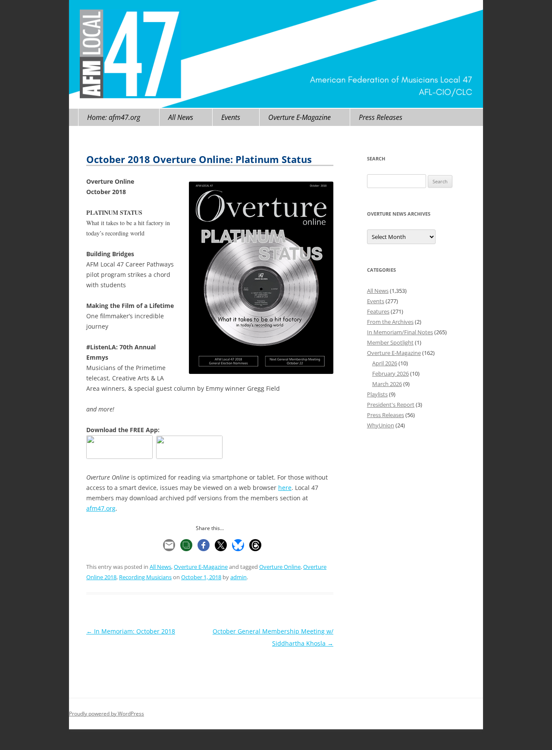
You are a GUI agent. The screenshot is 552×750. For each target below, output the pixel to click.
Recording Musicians (145, 577)
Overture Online (280, 567)
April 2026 (384, 363)
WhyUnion (380, 425)
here (285, 487)
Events (230, 117)
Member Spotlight (390, 342)
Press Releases (380, 117)
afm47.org (101, 508)
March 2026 (387, 384)
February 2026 (390, 373)
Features (378, 311)
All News (180, 117)
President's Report (390, 404)
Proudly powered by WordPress (106, 713)
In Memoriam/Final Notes (400, 332)
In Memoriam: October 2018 (130, 631)
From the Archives (390, 322)
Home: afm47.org (113, 117)
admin (238, 577)
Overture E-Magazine (299, 117)
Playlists (377, 394)
